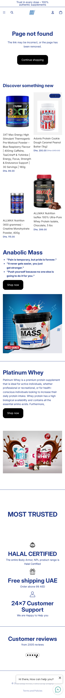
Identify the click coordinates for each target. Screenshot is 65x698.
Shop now (13, 284)
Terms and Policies (32, 690)
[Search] (12, 12)
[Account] (53, 12)
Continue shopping (32, 59)
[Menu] (4, 12)
